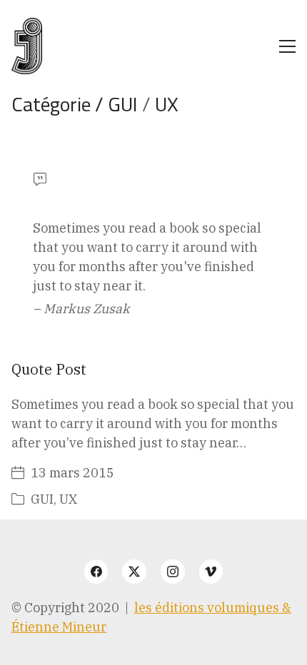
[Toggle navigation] (287, 46)
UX (166, 103)
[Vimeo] (211, 571)
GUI (123, 103)
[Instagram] (173, 571)
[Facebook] (96, 571)
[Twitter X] (134, 571)
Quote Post (48, 369)
